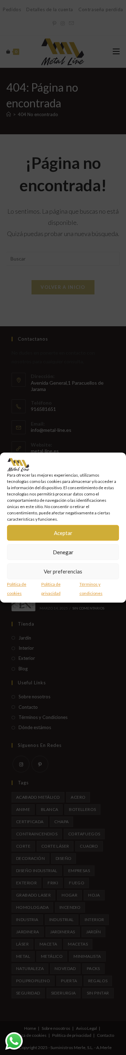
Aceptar (63, 533)
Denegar (63, 552)
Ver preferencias (63, 571)
